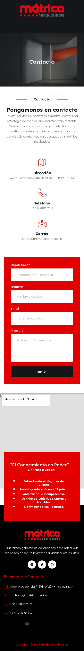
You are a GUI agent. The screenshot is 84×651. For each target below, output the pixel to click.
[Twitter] (42, 564)
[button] (42, 26)
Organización (21, 265)
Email (15, 308)
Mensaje (17, 330)
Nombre (17, 286)
